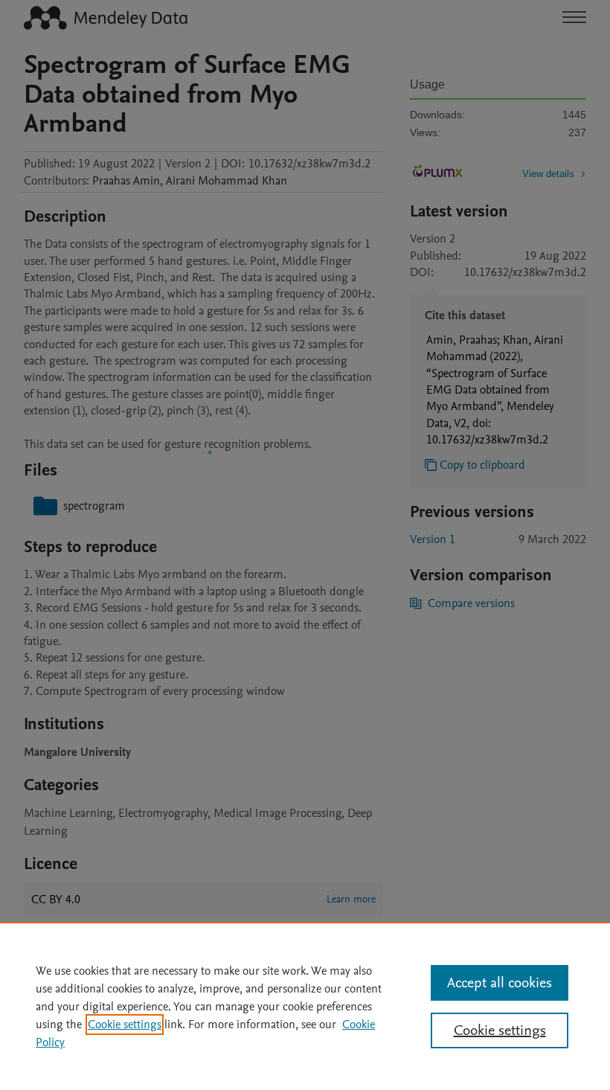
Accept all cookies (499, 983)
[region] (305, 1006)
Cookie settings (124, 1024)
